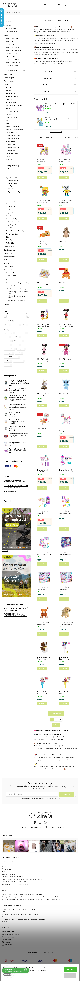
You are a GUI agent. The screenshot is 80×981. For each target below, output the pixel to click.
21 (60, 719)
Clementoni (22, 333)
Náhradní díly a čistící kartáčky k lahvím (17, 292)
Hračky (6, 84)
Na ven (8, 90)
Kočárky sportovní (12, 41)
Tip (25, 325)
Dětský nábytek (9, 78)
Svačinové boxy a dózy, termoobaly (17, 283)
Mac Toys (9, 353)
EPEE (8, 341)
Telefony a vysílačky (12, 234)
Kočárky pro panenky (13, 126)
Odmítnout (70, 976)
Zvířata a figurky (12, 180)
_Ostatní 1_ (10, 333)
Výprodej (7, 263)
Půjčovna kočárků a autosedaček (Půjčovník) (14, 481)
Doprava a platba (7, 861)
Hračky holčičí (10, 163)
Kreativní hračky (11, 207)
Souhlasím (70, 969)
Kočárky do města (13, 68)
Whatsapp (45, 822)
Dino (8, 337)
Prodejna (5, 864)
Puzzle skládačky (11, 93)
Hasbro (17, 345)
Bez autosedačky (11, 31)
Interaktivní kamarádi (13, 175)
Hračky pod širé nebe (13, 135)
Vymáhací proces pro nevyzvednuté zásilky (16, 884)
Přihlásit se (66, 794)
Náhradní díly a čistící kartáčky (16, 289)
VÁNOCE (9, 99)
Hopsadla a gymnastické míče (16, 201)
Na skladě (9, 321)
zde (44, 970)
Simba (8, 361)
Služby (6, 260)
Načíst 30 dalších (56, 713)
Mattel (19, 353)
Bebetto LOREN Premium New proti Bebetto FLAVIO (18, 909)
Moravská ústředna (12, 357)
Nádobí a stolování (10, 280)
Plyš (7, 120)
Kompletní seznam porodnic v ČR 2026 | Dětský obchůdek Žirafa (22, 894)
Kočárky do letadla (13, 65)
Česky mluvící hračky (13, 192)
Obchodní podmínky (8, 874)
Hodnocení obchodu (48, 952)
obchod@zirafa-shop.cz (30, 827)
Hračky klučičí (10, 145)
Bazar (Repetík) (10, 491)
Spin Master (19, 361)
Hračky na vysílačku (12, 148)
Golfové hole (10, 44)
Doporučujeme (44, 137)
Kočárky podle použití (13, 62)
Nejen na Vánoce (11, 102)
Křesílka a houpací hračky (14, 129)
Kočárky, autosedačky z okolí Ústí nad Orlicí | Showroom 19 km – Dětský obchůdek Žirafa (30, 897)
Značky (6, 304)
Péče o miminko (9, 81)
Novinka (17, 325)
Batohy (9, 186)
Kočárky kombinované (13, 38)
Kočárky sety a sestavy (13, 50)
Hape (8, 345)
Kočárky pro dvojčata (13, 47)
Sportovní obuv (11, 273)
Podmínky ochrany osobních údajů (13, 876)
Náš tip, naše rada (12, 154)
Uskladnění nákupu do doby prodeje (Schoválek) (16, 486)
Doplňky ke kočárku (12, 59)
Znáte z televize (11, 160)
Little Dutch (10, 349)
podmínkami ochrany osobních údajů (49, 798)
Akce (8, 325)
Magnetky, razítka (11, 225)
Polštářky (10, 188)
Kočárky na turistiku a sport (16, 70)
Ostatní (8, 216)
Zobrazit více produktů (56, 132)
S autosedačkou (11, 28)
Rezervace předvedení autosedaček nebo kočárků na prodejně (22, 879)
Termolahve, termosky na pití (15, 286)
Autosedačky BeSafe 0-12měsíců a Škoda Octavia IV (15, 615)
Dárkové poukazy (9, 266)
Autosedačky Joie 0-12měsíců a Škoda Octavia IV (16, 609)
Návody (4, 871)
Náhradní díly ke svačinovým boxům (16, 296)
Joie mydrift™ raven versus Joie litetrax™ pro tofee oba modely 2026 (23, 919)
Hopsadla (9, 114)
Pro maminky (8, 253)
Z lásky (8, 237)
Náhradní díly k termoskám (16, 300)
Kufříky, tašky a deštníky (14, 222)
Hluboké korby (11, 56)
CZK (58, 5)
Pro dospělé (8, 270)
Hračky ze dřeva (11, 150)
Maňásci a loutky (12, 183)
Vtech (8, 365)
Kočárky (6, 35)
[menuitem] (24, 5)
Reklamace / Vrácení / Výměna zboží (14, 882)
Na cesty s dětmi (9, 256)
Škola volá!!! (10, 169)
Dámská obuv (11, 276)
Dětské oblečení (9, 247)
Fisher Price (18, 341)
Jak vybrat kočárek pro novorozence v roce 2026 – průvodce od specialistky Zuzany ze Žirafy (31, 899)
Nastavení (7, 974)
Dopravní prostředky (12, 111)
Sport (8, 172)
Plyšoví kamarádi (11, 178)
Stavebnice (9, 157)
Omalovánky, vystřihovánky (15, 231)
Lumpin (21, 349)
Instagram (40, 822)
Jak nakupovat (6, 869)
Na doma (9, 87)
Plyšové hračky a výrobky (14, 105)
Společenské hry (11, 132)
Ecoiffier (17, 337)
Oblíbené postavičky (12, 195)
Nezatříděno (10, 210)
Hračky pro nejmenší (12, 138)
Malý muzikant (10, 213)
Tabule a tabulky (11, 219)
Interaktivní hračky (12, 96)
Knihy (8, 123)
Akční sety (7, 25)
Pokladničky (10, 243)
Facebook (34, 822)
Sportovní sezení (11, 53)
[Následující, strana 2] (56, 719)
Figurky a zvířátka (12, 117)
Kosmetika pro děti (12, 228)
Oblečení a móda (9, 250)
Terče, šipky (10, 240)
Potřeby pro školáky (12, 166)
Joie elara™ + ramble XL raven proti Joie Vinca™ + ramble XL (21, 914)
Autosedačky (8, 74)
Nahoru (57, 725)
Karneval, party (11, 141)
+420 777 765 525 (57, 827)
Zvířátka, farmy (11, 204)
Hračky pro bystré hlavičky (15, 198)
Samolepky (9, 108)
